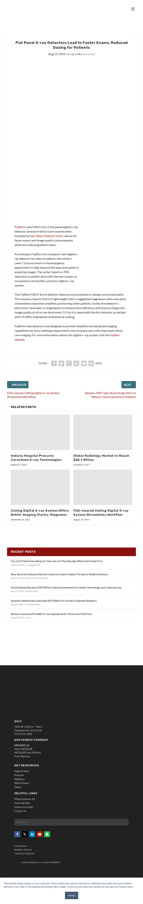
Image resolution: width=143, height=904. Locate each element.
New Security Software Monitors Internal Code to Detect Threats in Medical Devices (59, 574)
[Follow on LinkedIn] (32, 834)
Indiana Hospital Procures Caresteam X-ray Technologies (36, 458)
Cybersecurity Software (36, 578)
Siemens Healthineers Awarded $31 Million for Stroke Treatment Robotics (54, 600)
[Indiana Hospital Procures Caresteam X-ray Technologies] (40, 432)
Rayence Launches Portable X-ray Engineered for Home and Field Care (51, 613)
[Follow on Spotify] (47, 834)
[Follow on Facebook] (17, 834)
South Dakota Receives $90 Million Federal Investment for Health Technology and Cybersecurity (66, 587)
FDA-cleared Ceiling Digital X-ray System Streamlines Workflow (101, 512)
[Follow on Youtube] (40, 834)
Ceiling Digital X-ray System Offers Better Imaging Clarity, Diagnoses (40, 512)
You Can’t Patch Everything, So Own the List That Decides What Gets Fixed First (56, 561)
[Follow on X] (25, 834)
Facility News (31, 591)
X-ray (70, 54)
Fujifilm (19, 227)
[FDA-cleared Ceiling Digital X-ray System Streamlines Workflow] (102, 487)
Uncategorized (32, 565)
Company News (33, 604)
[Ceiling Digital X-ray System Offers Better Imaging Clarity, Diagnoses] (40, 487)
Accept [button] (71, 895)
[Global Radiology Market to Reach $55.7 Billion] (102, 432)
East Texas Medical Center (46, 236)
